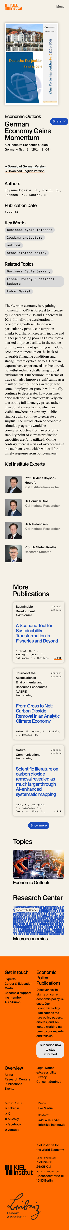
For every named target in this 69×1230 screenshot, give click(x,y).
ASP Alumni (13, 1002)
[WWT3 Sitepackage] (19, 6)
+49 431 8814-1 (49, 1120)
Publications (13, 1084)
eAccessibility (46, 1072)
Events (9, 1089)
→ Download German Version (25, 166)
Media (9, 988)
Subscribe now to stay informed (50, 1049)
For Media (45, 1108)
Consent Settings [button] (48, 1082)
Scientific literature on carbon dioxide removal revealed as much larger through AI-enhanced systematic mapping (37, 781)
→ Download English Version (24, 171)
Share (57, 121)
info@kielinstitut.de (52, 1125)
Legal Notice (45, 1068)
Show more (39, 825)
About (9, 1075)
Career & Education (18, 984)
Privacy (41, 1077)
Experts (10, 979)
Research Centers (17, 1079)
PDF (59, 658)
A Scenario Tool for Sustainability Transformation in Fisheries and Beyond (37, 633)
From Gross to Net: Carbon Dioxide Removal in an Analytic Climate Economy (38, 713)
